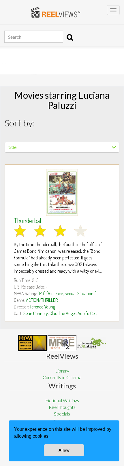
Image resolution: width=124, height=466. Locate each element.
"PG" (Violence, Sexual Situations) (67, 293)
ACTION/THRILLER (42, 300)
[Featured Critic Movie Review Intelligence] (32, 343)
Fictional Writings (62, 400)
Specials (62, 413)
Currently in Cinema (62, 377)
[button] (51, 437)
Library (62, 370)
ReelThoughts (62, 407)
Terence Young (42, 307)
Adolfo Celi (87, 313)
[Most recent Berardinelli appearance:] (91, 343)
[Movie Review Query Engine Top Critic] (62, 342)
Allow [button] (64, 450)
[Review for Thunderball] (62, 192)
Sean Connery (35, 313)
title (12, 147)
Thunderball (28, 220)
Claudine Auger (63, 313)
